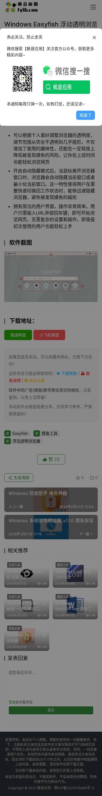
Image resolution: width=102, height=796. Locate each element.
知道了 (86, 115)
